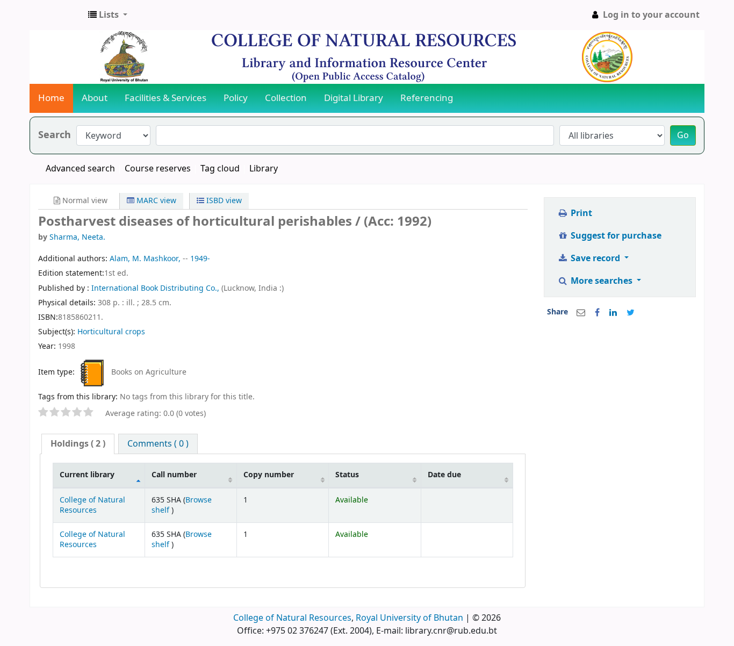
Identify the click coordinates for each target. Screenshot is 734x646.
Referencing (426, 98)
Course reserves (158, 168)
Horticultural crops (111, 332)
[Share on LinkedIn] (613, 313)
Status (347, 474)
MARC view (155, 200)
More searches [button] (602, 281)
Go (683, 135)
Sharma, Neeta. (77, 237)
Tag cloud (220, 168)
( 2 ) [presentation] (78, 443)
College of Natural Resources (92, 505)
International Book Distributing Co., (156, 288)
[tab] (77, 444)
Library (263, 168)
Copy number (268, 474)
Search (54, 135)
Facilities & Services (165, 98)
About (94, 98)
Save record (595, 258)
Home (51, 98)
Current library (87, 474)
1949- (200, 258)
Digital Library (353, 98)
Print (580, 213)
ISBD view (223, 200)
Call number (174, 474)
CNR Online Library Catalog (57, 15)
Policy (236, 98)
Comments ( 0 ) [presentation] (158, 443)
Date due (444, 474)
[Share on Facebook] (597, 313)
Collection (286, 98)
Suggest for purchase (615, 235)
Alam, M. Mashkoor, (145, 258)
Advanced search (80, 168)
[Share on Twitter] (630, 313)
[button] (108, 15)
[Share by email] (581, 313)
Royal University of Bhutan (409, 618)
